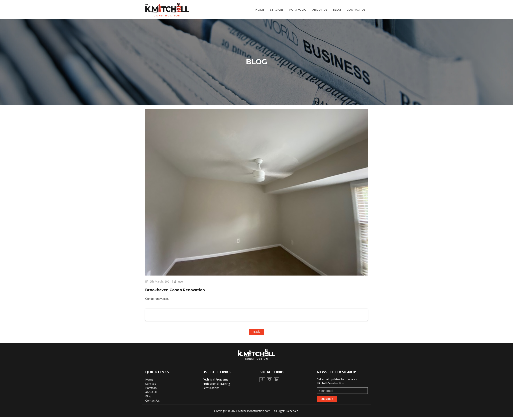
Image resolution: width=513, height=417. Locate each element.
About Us (319, 9)
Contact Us (356, 9)
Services (277, 9)
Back (256, 331)
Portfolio (298, 9)
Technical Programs (215, 379)
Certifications (210, 388)
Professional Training (216, 384)
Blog (337, 9)
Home (260, 9)
